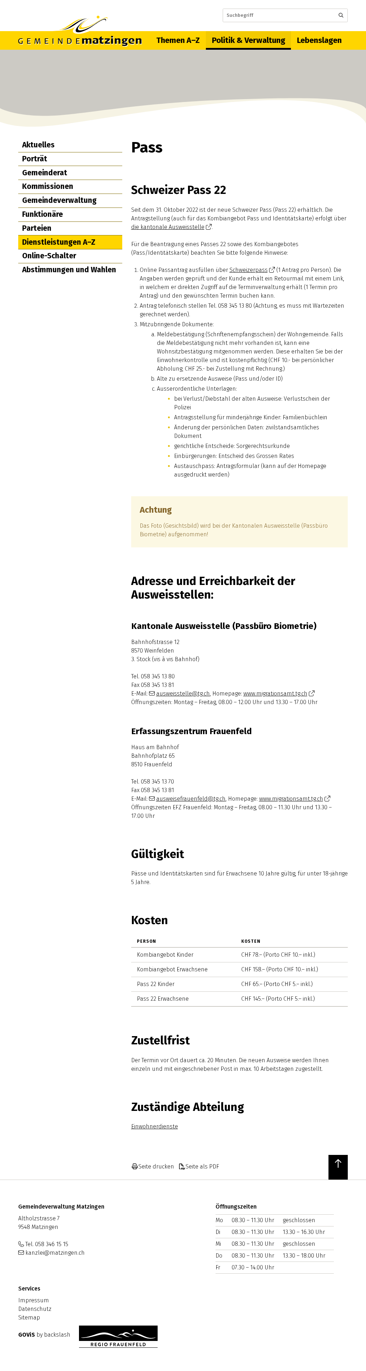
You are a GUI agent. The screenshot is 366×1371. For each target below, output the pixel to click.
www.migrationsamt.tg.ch (275, 693)
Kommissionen (47, 186)
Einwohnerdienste (154, 1126)
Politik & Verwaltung (248, 40)
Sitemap (29, 1317)
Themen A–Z (178, 40)
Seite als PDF (202, 1166)
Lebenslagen (319, 40)
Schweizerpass (248, 270)
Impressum (33, 1300)
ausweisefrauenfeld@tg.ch (191, 798)
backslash (57, 1334)
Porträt (34, 159)
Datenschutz (34, 1309)
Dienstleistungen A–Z (58, 242)
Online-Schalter (49, 255)
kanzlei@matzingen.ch (55, 1252)
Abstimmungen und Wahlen (69, 269)
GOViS (26, 1334)
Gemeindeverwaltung (59, 200)
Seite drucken (156, 1166)
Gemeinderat (44, 172)
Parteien (36, 228)
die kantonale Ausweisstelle (167, 227)
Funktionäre (42, 214)
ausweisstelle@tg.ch (183, 693)
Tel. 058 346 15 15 (46, 1244)
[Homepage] (80, 40)
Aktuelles (38, 145)
